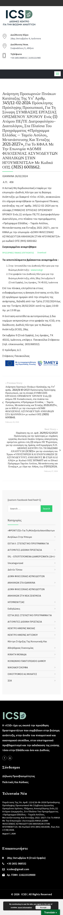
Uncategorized (15, 563)
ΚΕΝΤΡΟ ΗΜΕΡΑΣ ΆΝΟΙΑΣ (21, 628)
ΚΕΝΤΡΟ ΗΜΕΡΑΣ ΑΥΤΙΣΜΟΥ (23, 634)
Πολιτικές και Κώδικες (15, 782)
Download (41, 252)
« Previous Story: (13, 382)
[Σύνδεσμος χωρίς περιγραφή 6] (4, 758)
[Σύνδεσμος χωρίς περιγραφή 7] (10, 758)
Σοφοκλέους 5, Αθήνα (22, 48)
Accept (43, 907)
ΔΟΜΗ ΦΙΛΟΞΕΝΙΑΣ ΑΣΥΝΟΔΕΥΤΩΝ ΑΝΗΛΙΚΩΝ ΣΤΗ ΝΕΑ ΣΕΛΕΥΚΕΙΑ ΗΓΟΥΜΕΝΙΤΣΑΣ (26, 596)
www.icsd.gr (37, 269)
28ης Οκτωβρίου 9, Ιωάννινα (25, 38)
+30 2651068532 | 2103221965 (25, 57)
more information (25, 907)
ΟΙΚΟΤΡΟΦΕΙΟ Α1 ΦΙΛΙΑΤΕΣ (22, 673)
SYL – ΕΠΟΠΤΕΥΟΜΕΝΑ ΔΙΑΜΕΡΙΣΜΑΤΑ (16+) (31, 556)
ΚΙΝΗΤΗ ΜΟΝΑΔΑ (17, 654)
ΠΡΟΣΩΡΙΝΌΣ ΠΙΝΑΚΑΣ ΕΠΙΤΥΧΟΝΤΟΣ (18, 252)
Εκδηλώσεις (14, 608)
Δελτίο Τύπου (15, 569)
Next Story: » (51, 429)
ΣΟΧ (10, 680)
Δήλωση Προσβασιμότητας (18, 776)
